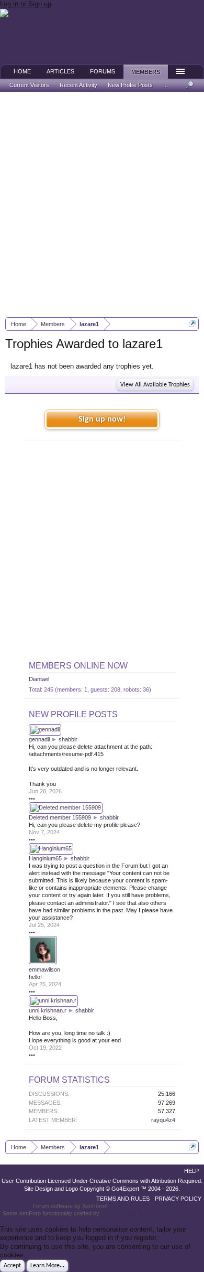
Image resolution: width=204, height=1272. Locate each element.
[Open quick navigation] (192, 323)
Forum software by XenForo (70, 1206)
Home (22, 71)
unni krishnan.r (47, 1010)
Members (145, 72)
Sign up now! (102, 419)
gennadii (39, 739)
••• (32, 798)
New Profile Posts (73, 714)
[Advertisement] (102, 204)
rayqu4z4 (163, 1120)
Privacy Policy (178, 1198)
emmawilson (44, 969)
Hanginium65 (45, 858)
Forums (102, 71)
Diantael (39, 679)
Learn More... (47, 1266)
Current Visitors (29, 85)
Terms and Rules (123, 1198)
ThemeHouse (118, 1213)
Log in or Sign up (25, 4)
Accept (12, 1266)
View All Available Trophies (155, 385)
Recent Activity (78, 85)
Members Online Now (78, 665)
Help (191, 1171)
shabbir (68, 739)
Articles (60, 71)
